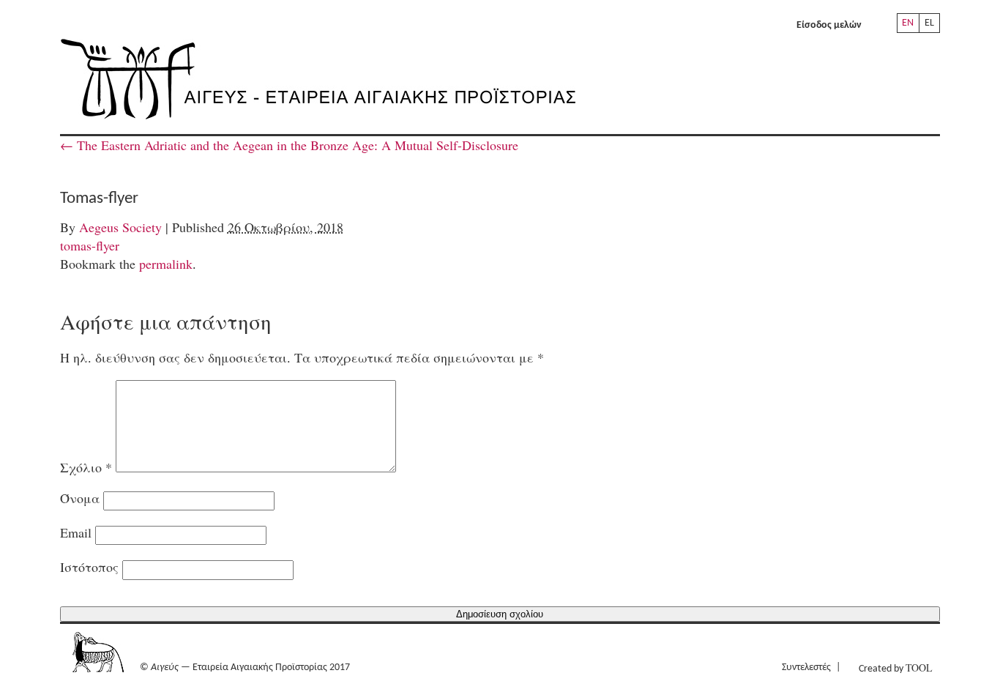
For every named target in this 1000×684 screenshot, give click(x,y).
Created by (895, 667)
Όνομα (80, 498)
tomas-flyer (89, 245)
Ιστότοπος (89, 567)
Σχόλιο (86, 467)
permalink (166, 263)
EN (908, 23)
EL (929, 23)
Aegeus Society (120, 227)
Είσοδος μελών (829, 25)
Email (76, 532)
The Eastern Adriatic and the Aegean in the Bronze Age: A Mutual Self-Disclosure (289, 145)
